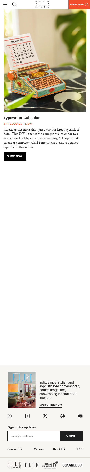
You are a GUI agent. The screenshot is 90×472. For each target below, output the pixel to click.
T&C (80, 449)
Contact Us (14, 449)
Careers (39, 449)
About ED (58, 449)
